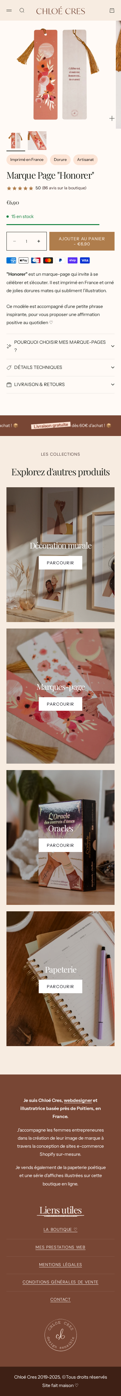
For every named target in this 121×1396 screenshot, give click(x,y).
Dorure (60, 159)
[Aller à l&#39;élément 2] (37, 140)
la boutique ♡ (60, 1229)
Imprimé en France (27, 159)
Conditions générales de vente (60, 1282)
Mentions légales (60, 1264)
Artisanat (85, 159)
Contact (60, 1299)
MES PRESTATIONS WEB (60, 1247)
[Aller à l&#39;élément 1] (15, 140)
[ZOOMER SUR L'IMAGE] (112, 118)
